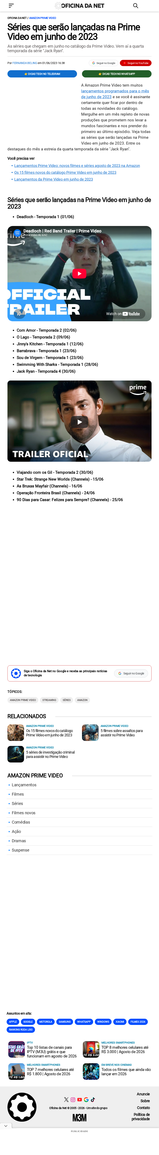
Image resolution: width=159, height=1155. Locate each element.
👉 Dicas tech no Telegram (42, 73)
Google (28, 1021)
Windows (103, 1021)
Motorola (45, 1021)
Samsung (65, 1021)
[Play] (79, 422)
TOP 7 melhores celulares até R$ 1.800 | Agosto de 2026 (50, 1071)
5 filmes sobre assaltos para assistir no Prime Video (122, 733)
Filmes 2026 (138, 1021)
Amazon (82, 700)
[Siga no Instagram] (73, 1099)
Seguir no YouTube (138, 63)
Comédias (21, 822)
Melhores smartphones (118, 1042)
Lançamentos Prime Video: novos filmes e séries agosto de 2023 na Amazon (77, 166)
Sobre (145, 1101)
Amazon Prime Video (42, 17)
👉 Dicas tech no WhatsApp (117, 73)
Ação (16, 831)
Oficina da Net (16, 17)
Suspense (20, 850)
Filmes (18, 794)
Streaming (49, 700)
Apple (13, 1021)
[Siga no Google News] (86, 1099)
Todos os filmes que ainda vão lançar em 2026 (126, 1071)
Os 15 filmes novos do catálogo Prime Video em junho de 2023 (65, 172)
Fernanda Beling (24, 63)
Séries (67, 700)
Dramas (19, 840)
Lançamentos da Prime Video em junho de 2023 (53, 179)
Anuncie (143, 1094)
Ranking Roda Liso (21, 1029)
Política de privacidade (141, 1116)
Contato (143, 1107)
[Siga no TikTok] (92, 1099)
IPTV (30, 1042)
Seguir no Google (105, 63)
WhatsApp (84, 1021)
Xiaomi (120, 1021)
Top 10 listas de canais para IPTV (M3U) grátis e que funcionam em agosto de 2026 (52, 1051)
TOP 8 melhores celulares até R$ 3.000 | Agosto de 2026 (124, 1049)
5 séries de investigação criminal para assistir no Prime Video (50, 754)
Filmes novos (23, 812)
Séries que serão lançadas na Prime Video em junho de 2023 (73, 31)
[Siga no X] (66, 1099)
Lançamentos (24, 784)
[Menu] (17, 6)
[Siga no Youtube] (79, 1099)
